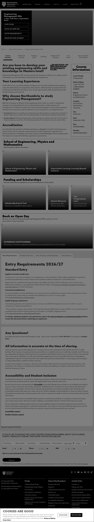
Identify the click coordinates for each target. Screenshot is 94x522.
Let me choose (63, 515)
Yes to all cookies (76, 515)
